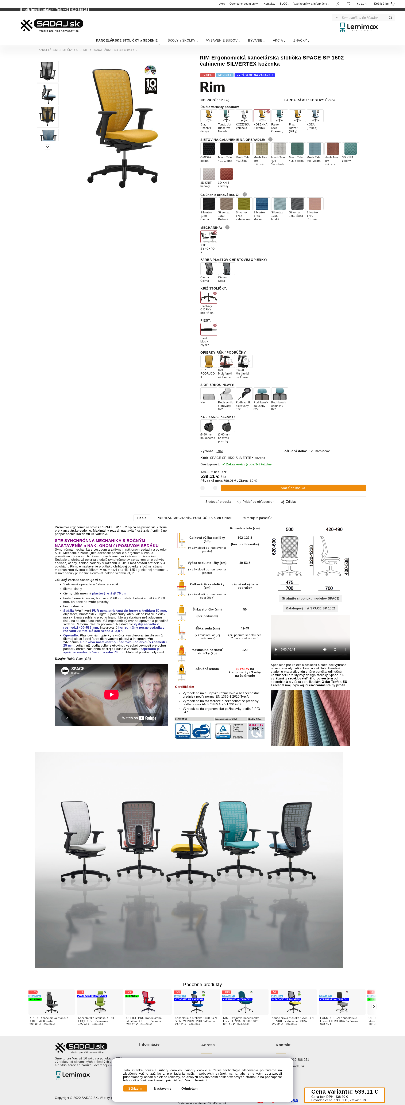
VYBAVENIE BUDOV (222, 40)
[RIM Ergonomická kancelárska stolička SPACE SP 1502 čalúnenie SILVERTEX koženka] (122, 126)
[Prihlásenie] (338, 4)
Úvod (222, 3)
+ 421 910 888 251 (295, 1059)
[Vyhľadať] (336, 17)
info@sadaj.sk (43, 9)
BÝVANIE (255, 40)
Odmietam (189, 1088)
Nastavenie (162, 1088)
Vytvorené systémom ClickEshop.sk (202, 1103)
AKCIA (278, 40)
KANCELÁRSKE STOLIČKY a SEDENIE (127, 40)
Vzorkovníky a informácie (310, 3)
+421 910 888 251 (76, 9)
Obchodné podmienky (244, 3)
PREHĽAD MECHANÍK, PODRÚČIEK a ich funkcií (194, 518)
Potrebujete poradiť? (256, 518)
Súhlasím (135, 1088)
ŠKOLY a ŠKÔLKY (182, 40)
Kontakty (269, 3)
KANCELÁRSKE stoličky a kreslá (113, 50)
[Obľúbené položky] (349, 3)
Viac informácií (196, 1080)
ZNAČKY (300, 40)
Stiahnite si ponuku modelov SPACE (310, 598)
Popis (141, 518)
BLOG (284, 3)
